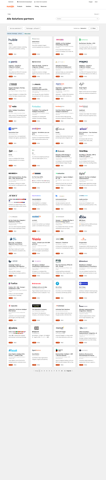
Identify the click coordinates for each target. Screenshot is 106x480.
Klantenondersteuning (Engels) (25, 1)
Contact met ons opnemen (41, 1)
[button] (96, 14)
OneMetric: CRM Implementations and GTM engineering (39, 88)
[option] (15, 28)
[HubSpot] (10, 6)
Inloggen (91, 1)
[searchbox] (77, 18)
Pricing (37, 6)
